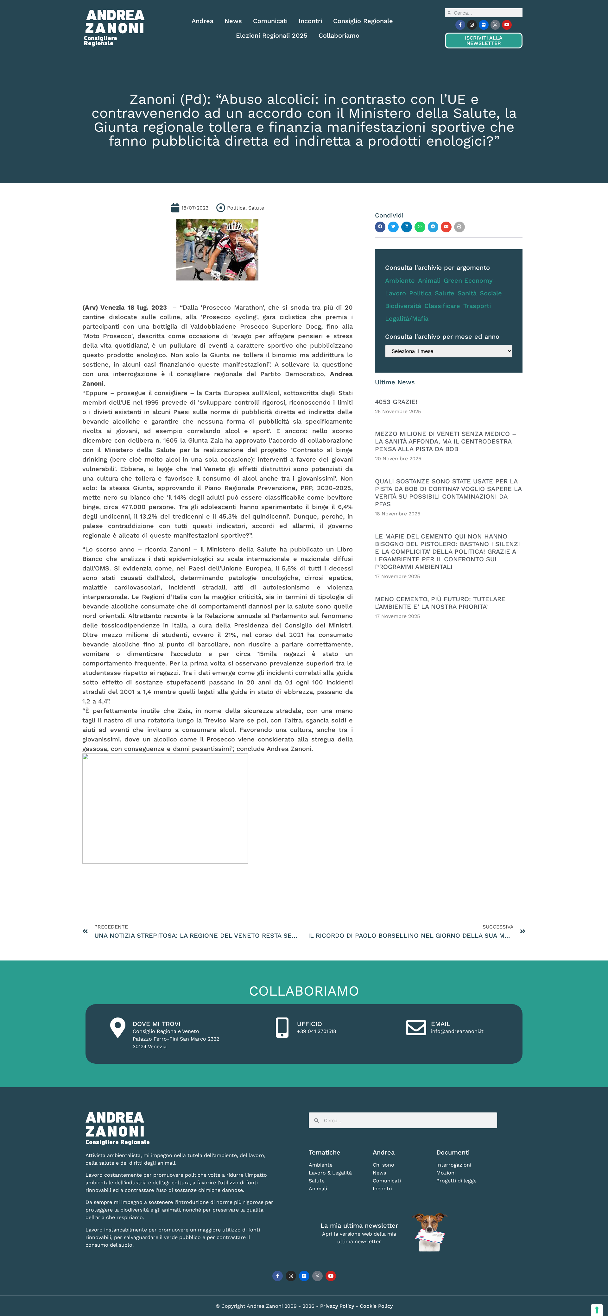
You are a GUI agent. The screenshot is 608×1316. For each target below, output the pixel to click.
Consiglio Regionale (363, 21)
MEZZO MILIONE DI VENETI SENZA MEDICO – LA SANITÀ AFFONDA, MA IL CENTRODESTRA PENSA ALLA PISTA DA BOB (445, 441)
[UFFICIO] (282, 1027)
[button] (380, 227)
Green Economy (468, 280)
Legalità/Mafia (406, 318)
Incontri (310, 21)
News (233, 21)
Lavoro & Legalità (330, 1173)
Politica (420, 293)
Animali (429, 280)
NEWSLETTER (483, 40)
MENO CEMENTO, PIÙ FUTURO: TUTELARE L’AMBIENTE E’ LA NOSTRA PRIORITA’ (440, 602)
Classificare (442, 306)
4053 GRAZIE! (396, 402)
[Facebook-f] (460, 25)
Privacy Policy (338, 1306)
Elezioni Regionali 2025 (271, 35)
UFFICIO (309, 1024)
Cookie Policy (376, 1306)
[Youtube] (507, 25)
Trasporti (477, 306)
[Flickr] (484, 25)
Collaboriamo (339, 35)
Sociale (491, 293)
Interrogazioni (453, 1165)
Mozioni (446, 1173)
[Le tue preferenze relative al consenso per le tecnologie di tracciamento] (597, 1310)
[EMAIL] (416, 1027)
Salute (444, 293)
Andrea (202, 21)
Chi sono (383, 1165)
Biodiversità (403, 306)
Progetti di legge (456, 1181)
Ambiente (400, 280)
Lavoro (395, 293)
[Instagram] (472, 25)
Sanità (467, 293)
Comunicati (270, 21)
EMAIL (440, 1024)
